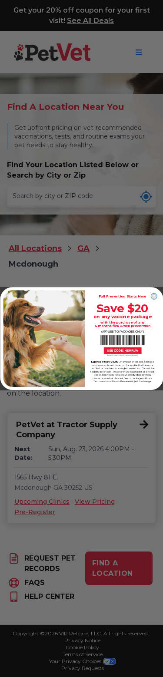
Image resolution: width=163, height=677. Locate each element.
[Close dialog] (154, 296)
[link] (122, 345)
